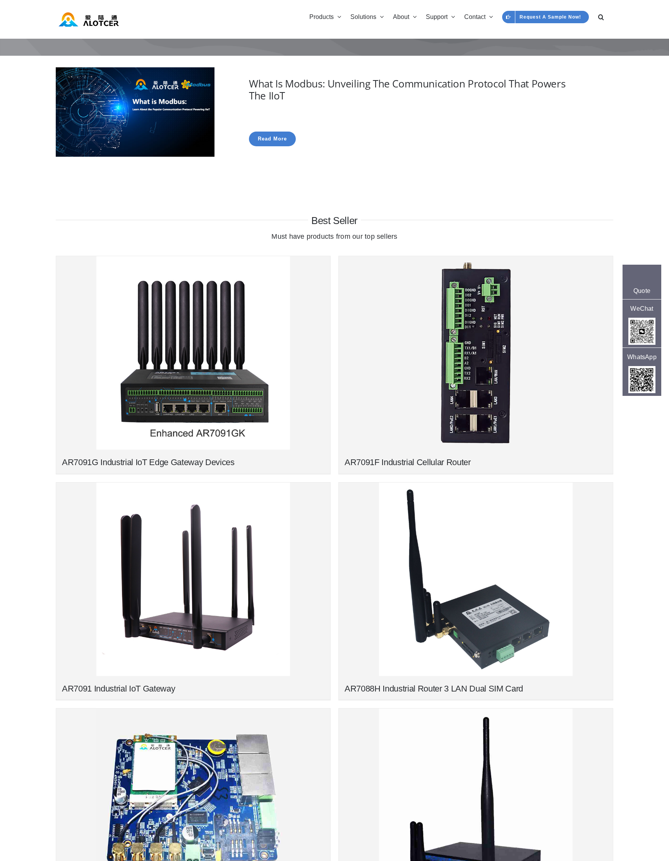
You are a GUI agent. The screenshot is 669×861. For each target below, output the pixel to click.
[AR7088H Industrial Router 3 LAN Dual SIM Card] (476, 579)
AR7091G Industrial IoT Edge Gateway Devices (148, 462)
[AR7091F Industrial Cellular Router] (476, 353)
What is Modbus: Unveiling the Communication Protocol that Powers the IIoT (407, 90)
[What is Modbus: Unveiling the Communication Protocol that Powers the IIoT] (135, 72)
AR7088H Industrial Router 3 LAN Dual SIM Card (434, 688)
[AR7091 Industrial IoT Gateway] (193, 579)
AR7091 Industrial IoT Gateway (118, 688)
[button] (601, 16)
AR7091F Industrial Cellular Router (408, 462)
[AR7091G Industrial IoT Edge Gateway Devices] (193, 353)
